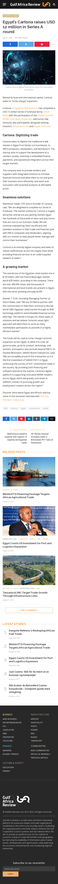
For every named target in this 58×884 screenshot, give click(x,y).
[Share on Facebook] (10, 44)
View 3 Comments (29, 610)
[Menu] (4, 4)
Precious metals (39, 757)
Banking (7, 750)
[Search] (53, 4)
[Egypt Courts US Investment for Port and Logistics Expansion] (29, 521)
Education (8, 767)
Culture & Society (13, 762)
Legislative (8, 730)
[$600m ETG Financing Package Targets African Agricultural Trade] (29, 471)
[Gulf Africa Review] (30, 4)
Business (7, 714)
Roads (34, 737)
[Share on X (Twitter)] (26, 44)
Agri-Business (10, 719)
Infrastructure (40, 714)
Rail (33, 733)
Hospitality (37, 722)
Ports (34, 726)
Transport (36, 740)
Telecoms (8, 740)
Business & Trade (11, 16)
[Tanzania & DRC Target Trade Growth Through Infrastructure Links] (29, 570)
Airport (35, 719)
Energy (6, 771)
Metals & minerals (40, 754)
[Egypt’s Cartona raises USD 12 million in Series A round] (29, 67)
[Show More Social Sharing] (52, 44)
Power (34, 730)
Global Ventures (21, 126)
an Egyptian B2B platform (25, 108)
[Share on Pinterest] (42, 44)
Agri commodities (40, 750)
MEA (5, 733)
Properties (8, 737)
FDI (4, 726)
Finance (7, 746)
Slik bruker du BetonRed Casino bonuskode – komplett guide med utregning (29, 688)
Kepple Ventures (42, 126)
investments (34, 408)
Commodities (38, 746)
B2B (5, 408)
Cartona (14, 408)
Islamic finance (11, 754)
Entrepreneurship (12, 722)
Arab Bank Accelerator (21, 119)
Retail (45, 408)
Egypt (23, 408)
